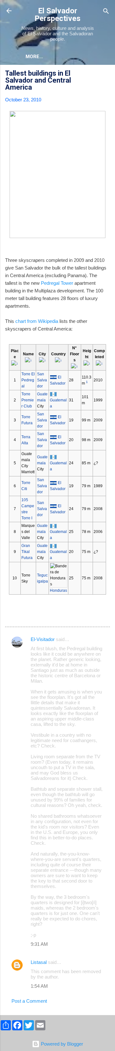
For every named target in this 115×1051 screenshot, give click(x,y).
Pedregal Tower (57, 283)
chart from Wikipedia (36, 321)
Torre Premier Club (27, 400)
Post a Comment (29, 1001)
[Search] (106, 11)
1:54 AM (39, 986)
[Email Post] (22, 616)
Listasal (39, 962)
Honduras (58, 590)
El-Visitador (43, 639)
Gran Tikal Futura (27, 551)
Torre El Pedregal (28, 380)
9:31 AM (39, 944)
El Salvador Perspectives (57, 14)
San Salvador (42, 380)
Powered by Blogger (61, 1044)
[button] (106, 74)
